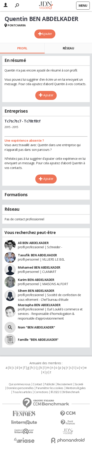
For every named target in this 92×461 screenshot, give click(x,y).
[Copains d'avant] (24, 431)
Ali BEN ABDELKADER (33, 243)
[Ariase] (24, 440)
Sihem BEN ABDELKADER (36, 290)
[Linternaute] (24, 422)
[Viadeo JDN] (68, 431)
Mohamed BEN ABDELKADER (39, 267)
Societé (79, 384)
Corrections (41, 392)
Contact (37, 384)
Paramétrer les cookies (49, 388)
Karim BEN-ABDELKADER (36, 280)
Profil (22, 48)
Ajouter (47, 34)
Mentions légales (76, 388)
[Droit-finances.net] (68, 422)
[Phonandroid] (68, 440)
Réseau (68, 48)
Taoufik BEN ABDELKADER (37, 255)
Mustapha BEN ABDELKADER (39, 305)
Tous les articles (22, 392)
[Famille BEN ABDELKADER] (10, 339)
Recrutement (64, 384)
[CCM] (68, 413)
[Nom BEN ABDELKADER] (10, 327)
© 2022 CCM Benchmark (65, 392)
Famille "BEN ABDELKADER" (38, 339)
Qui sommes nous (19, 384)
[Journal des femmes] (24, 413)
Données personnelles (20, 388)
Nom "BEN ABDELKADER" (36, 327)
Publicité (49, 384)
